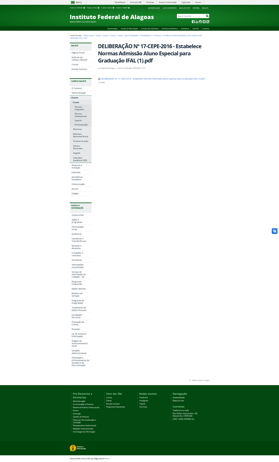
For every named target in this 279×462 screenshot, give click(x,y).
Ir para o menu (93, 8)
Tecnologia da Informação (84, 432)
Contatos (205, 28)
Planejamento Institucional (84, 425)
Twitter (204, 21)
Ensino (113, 36)
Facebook (193, 21)
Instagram (200, 21)
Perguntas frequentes (115, 407)
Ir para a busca (107, 8)
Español (196, 8)
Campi (109, 400)
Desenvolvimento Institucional (86, 407)
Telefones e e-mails (181, 410)
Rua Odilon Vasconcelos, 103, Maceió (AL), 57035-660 (185, 414)
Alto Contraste (169, 8)
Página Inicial (88, 36)
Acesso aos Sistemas (149, 28)
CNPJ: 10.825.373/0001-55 (183, 419)
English (205, 8)
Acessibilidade (154, 8)
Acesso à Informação (129, 28)
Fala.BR (195, 28)
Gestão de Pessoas (81, 417)
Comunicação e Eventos (83, 404)
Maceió (106, 36)
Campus (98, 36)
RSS (207, 21)
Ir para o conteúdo (77, 8)
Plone (107, 458)
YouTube (196, 21)
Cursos (120, 36)
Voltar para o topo (200, 380)
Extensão (77, 413)
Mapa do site (184, 8)
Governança (112, 28)
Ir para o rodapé (122, 8)
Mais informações (132, 36)
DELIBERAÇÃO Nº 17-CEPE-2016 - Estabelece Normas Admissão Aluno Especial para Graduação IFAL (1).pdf (152, 78)
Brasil (79, 2)
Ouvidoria (185, 28)
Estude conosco (113, 404)
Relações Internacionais (83, 428)
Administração (79, 401)
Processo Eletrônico (170, 28)
